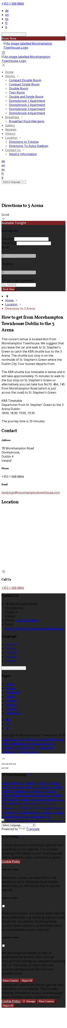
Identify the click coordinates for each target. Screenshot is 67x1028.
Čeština (56, 795)
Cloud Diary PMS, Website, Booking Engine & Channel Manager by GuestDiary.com (32, 741)
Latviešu (19, 791)
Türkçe (45, 804)
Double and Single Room (26, 97)
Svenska (46, 812)
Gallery (10, 125)
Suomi (45, 787)
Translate (33, 829)
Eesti (28, 787)
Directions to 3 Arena (24, 142)
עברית (59, 799)
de (7, 11)
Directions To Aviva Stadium (28, 146)
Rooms (10, 76)
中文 (48, 816)
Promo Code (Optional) (17, 280)
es (6, 19)
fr (6, 23)
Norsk (18, 804)
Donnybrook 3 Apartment (27, 109)
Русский (22, 812)
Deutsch (11, 644)
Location (11, 138)
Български (27, 795)
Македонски (35, 791)
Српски (58, 812)
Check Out (8, 243)
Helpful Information (23, 154)
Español (10, 652)
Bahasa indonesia (43, 799)
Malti (15, 795)
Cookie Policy (25, 747)
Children (7, 264)
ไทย (53, 804)
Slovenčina (36, 816)
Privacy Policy (29, 752)
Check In (7, 239)
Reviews (10, 129)
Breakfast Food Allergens (26, 121)
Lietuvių (7, 791)
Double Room (18, 88)
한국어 (32, 808)
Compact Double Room (25, 80)
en (7, 15)
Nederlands (31, 804)
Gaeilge (56, 787)
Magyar (12, 799)
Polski (57, 808)
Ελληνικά (17, 787)
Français (11, 657)
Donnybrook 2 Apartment (27, 105)
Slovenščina (20, 816)
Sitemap (7, 747)
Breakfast (12, 117)
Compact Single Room (24, 84)
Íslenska (7, 804)
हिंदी (3, 799)
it (6, 27)
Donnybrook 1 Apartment (27, 101)
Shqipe (6, 816)
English (10, 648)
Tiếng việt (8, 812)
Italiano (10, 661)
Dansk (5, 787)
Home (9, 72)
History (10, 134)
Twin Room (17, 92)
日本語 (22, 808)
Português (45, 808)
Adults (5, 247)
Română (34, 812)
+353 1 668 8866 (12, 3)
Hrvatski (24, 799)
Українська (9, 808)
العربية (36, 787)
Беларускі (43, 795)
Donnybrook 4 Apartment (27, 113)
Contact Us (13, 150)
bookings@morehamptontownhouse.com (30, 492)
